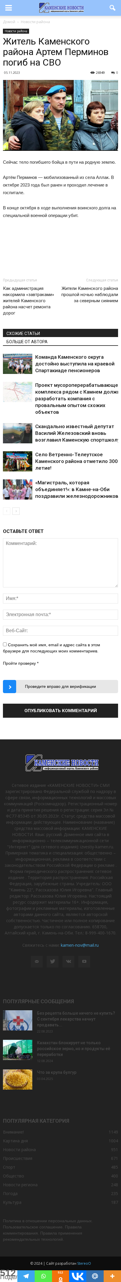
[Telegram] (26, 1276)
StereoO (84, 1263)
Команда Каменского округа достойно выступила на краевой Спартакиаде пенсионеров (75, 363)
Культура (12, 1202)
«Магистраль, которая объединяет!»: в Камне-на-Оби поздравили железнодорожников (76, 489)
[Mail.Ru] (95, 1276)
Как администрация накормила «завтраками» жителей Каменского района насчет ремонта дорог (28, 301)
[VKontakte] (68, 962)
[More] (112, 1276)
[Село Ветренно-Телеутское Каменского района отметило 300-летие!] (17, 461)
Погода (10, 1193)
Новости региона (20, 1184)
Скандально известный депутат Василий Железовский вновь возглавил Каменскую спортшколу (77, 433)
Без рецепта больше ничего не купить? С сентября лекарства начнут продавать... (76, 1019)
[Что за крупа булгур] (17, 1079)
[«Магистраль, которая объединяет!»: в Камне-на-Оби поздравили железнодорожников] (17, 489)
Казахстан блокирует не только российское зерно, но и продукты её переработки (73, 1048)
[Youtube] (84, 962)
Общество (13, 1176)
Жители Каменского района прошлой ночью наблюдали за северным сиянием (89, 294)
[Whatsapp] (43, 1276)
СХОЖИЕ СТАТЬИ (23, 333)
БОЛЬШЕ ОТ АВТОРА (27, 341)
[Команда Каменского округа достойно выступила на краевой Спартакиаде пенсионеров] (17, 364)
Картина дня (15, 1140)
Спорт (9, 1167)
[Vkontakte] (77, 1276)
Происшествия (17, 1158)
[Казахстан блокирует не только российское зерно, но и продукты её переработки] (17, 1050)
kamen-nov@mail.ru (80, 945)
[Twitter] (52, 962)
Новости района (16, 31)
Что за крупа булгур (56, 1072)
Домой (9, 21)
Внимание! (13, 1132)
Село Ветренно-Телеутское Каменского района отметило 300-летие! (77, 461)
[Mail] (37, 962)
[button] (113, 8)
